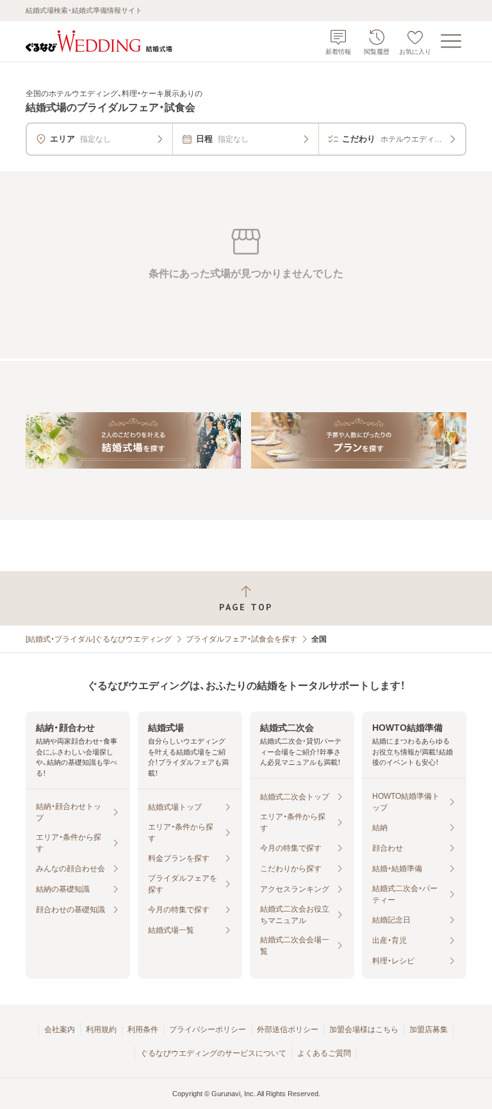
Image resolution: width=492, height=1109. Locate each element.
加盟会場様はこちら (363, 1029)
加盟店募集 (428, 1029)
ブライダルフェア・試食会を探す (241, 639)
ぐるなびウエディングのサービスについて (213, 1053)
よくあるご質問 (324, 1053)
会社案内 (59, 1029)
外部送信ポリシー (287, 1029)
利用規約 (101, 1029)
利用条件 (142, 1029)
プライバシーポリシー (207, 1029)
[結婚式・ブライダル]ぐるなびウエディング (99, 639)
